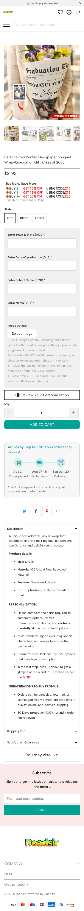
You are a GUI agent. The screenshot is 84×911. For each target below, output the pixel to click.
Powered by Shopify (41, 894)
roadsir (20, 894)
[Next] (76, 82)
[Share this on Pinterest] (47, 511)
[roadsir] (8, 12)
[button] (42, 234)
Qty (6, 404)
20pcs (39, 218)
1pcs (10, 218)
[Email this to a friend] (58, 511)
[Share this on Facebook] (35, 511)
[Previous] (7, 82)
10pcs (24, 218)
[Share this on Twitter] (24, 511)
